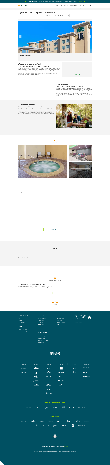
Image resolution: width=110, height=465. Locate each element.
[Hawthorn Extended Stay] (23, 368)
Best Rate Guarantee (42, 318)
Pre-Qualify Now (79, 1)
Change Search (82, 8)
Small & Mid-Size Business (43, 340)
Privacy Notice (41, 320)
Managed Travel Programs (43, 336)
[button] (25, 1)
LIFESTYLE (61, 364)
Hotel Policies (77, 74)
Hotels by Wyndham (55, 360)
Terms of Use (40, 322)
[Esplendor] (61, 372)
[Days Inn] (36, 368)
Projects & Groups (41, 338)
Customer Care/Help (23, 331)
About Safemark (41, 324)
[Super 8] (36, 372)
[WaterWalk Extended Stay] (23, 372)
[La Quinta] (48, 368)
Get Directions (53, 229)
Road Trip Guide (22, 322)
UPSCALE (74, 364)
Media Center (59, 320)
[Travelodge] (36, 385)
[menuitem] (57, 5)
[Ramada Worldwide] (48, 389)
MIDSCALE (49, 364)
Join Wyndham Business (43, 334)
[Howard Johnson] (36, 381)
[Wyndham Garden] (48, 377)
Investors (58, 324)
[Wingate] (48, 372)
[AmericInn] (48, 381)
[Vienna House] (61, 381)
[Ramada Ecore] (48, 393)
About (20, 318)
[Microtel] (36, 377)
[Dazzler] (61, 377)
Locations (21, 320)
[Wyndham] (73, 368)
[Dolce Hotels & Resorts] (86, 372)
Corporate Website (60, 318)
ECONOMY (36, 364)
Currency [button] (90, 8)
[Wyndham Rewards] (55, 353)
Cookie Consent (41, 326)
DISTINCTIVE (86, 364)
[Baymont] (48, 385)
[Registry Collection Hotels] (86, 368)
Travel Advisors (41, 342)
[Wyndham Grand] (86, 377)
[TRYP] (61, 368)
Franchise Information (61, 322)
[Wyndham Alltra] (61, 385)
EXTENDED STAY (24, 364)
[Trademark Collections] (73, 372)
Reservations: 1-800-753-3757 (25, 329)
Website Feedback (78, 322)
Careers (58, 326)
